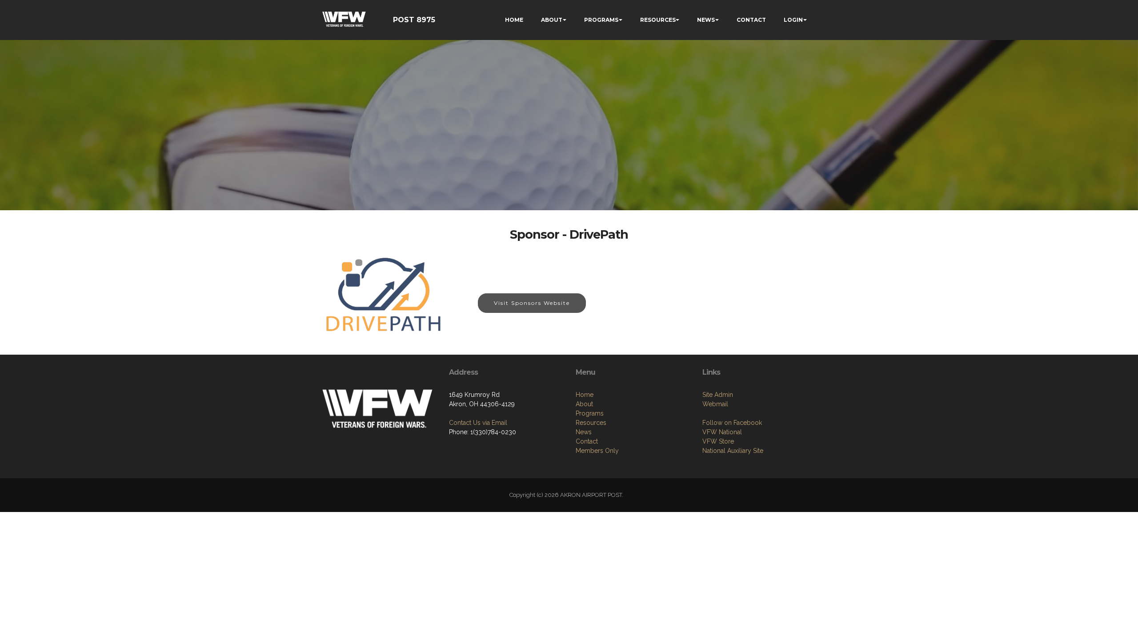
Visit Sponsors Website (532, 303)
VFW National (722, 432)
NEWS (706, 19)
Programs (590, 413)
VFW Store (718, 441)
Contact (587, 441)
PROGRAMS (601, 19)
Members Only (597, 450)
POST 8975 (414, 20)
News (584, 432)
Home (584, 394)
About (584, 404)
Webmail (715, 404)
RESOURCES (658, 19)
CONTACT (751, 19)
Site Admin (717, 394)
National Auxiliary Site (732, 450)
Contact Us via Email (478, 422)
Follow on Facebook (732, 422)
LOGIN (793, 19)
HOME (514, 19)
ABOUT (551, 19)
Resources (591, 422)
